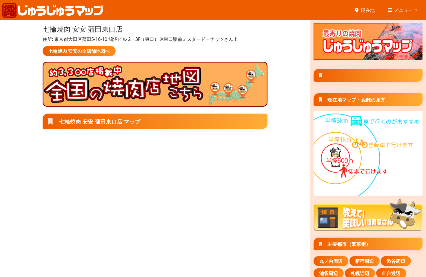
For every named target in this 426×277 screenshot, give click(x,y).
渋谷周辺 (396, 261)
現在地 (368, 10)
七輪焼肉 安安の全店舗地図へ (79, 51)
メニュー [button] (404, 10)
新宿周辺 (364, 261)
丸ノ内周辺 (331, 261)
